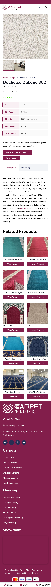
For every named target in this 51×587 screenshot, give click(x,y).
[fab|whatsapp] (37, 585)
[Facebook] (11, 442)
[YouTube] (24, 442)
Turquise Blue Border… (13, 359)
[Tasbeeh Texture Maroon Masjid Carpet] (37, 247)
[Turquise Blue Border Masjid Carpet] (13, 346)
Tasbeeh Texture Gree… (13, 259)
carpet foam (25, 208)
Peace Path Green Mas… (37, 293)
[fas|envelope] (21, 585)
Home (5, 78)
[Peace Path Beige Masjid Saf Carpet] (37, 313)
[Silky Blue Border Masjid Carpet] (37, 379)
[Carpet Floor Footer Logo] (22, 408)
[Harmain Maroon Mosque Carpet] (13, 313)
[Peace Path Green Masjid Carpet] (37, 280)
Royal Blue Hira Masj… (13, 392)
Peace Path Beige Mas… (38, 326)
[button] (35, 7)
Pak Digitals (33, 573)
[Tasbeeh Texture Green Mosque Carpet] (13, 247)
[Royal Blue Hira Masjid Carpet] (13, 379)
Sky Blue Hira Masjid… (38, 359)
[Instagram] (17, 442)
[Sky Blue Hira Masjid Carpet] (37, 346)
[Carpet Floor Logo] (12, 8)
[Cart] (46, 7)
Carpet (13, 78)
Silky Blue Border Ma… (37, 392)
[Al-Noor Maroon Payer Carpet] (13, 280)
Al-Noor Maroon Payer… (13, 293)
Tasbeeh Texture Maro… (37, 259)
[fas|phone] (5, 585)
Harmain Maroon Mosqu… (13, 326)
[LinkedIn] (5, 442)
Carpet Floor (25, 570)
